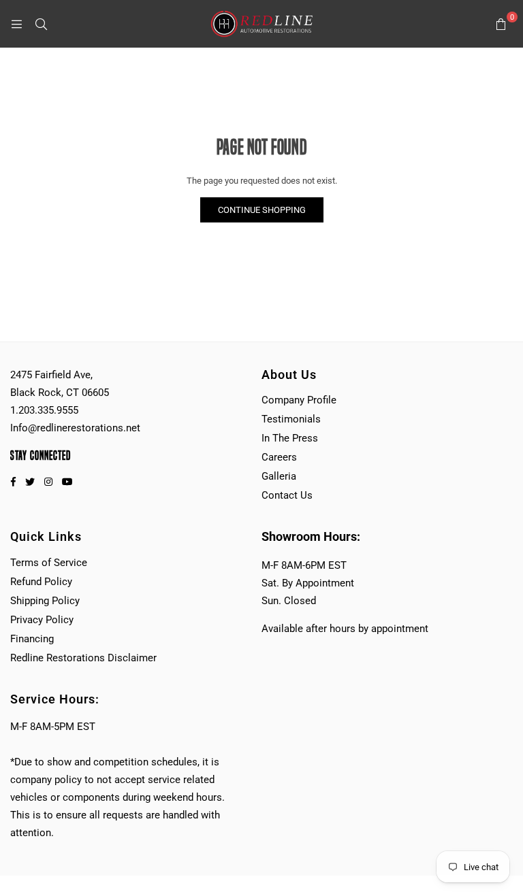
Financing (32, 639)
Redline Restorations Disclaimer (83, 658)
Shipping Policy (45, 601)
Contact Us (287, 495)
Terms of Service (48, 563)
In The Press (290, 438)
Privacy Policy (42, 620)
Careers (279, 457)
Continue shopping (262, 210)
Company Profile (299, 400)
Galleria (279, 476)
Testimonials (291, 419)
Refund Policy (41, 582)
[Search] (41, 24)
